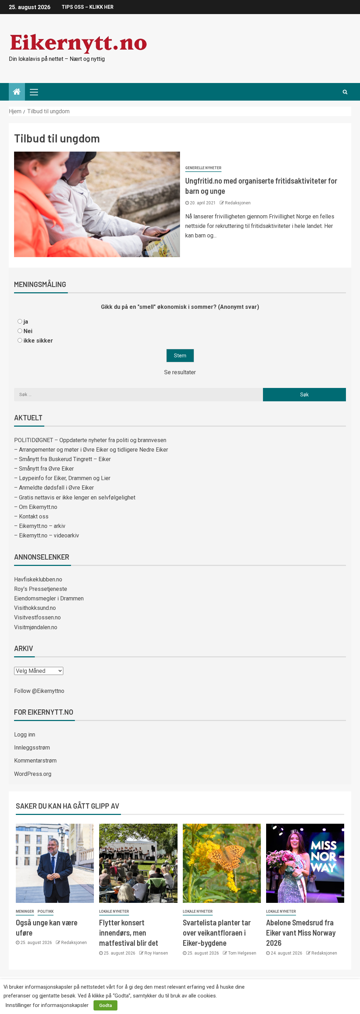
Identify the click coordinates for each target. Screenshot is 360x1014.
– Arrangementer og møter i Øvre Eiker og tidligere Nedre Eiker (91, 449)
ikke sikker (38, 340)
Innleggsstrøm (32, 747)
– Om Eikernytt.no (35, 507)
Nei (28, 331)
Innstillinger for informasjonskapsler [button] (47, 1005)
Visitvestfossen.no (37, 617)
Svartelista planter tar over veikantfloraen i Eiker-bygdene (217, 933)
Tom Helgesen (242, 953)
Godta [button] (105, 1005)
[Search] (345, 91)
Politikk (45, 911)
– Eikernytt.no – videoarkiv (46, 535)
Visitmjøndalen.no (35, 627)
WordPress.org (32, 774)
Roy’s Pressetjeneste (40, 589)
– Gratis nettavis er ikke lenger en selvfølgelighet (74, 497)
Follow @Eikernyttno (39, 691)
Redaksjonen (238, 202)
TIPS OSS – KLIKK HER (88, 7)
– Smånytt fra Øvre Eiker (44, 468)
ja (26, 321)
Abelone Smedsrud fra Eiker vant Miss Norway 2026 (301, 933)
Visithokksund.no (35, 608)
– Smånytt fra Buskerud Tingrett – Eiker (62, 459)
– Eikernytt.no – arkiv (39, 526)
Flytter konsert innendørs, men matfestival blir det (128, 933)
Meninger (25, 911)
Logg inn (24, 734)
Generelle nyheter (203, 168)
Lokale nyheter (114, 911)
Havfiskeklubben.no (38, 579)
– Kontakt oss (31, 516)
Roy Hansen (156, 953)
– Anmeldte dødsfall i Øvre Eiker (54, 487)
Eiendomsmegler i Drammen (49, 598)
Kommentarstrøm (35, 760)
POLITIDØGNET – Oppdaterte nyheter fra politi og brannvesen (90, 440)
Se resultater (180, 372)
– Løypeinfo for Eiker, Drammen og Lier (62, 478)
